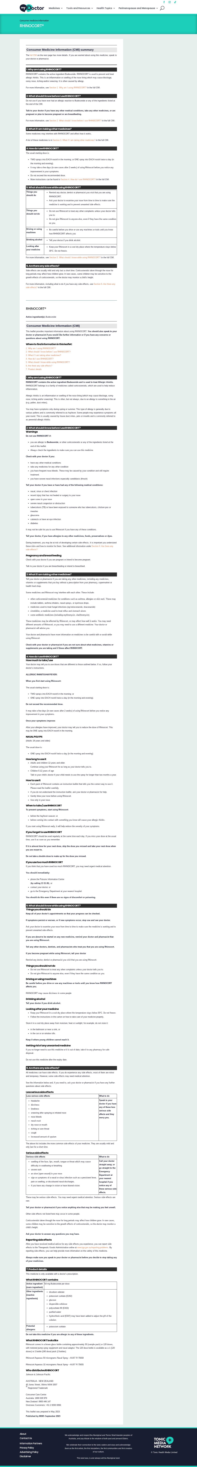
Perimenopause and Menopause (137, 8)
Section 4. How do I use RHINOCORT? (78, 179)
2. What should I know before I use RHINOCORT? (48, 352)
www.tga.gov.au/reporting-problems (92, 1247)
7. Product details (34, 369)
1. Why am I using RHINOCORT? (41, 348)
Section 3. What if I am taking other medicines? (74, 140)
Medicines (54, 8)
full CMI (33, 55)
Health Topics (104, 8)
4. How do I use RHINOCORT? (39, 359)
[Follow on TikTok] (175, 2)
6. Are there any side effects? (39, 366)
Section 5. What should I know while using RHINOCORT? (75, 257)
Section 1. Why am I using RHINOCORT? (68, 87)
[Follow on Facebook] (164, 2)
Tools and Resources (78, 8)
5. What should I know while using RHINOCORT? (48, 362)
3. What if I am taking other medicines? (43, 355)
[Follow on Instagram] (169, 2)
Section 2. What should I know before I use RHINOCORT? (75, 120)
